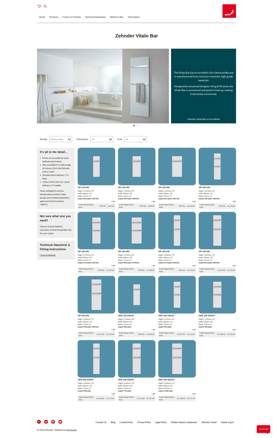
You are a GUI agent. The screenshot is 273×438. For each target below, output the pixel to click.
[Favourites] (39, 6)
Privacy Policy (144, 422)
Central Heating (47, 255)
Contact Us (101, 422)
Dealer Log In (227, 422)
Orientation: (82, 139)
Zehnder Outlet (209, 422)
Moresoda (71, 429)
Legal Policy (161, 422)
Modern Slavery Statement (184, 422)
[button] (263, 429)
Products (53, 17)
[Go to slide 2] (136, 125)
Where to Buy (117, 17)
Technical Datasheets (95, 17)
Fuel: (119, 139)
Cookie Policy (126, 422)
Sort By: (43, 139)
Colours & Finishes (72, 17)
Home (42, 17)
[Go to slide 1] (134, 125)
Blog (113, 422)
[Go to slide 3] (139, 125)
